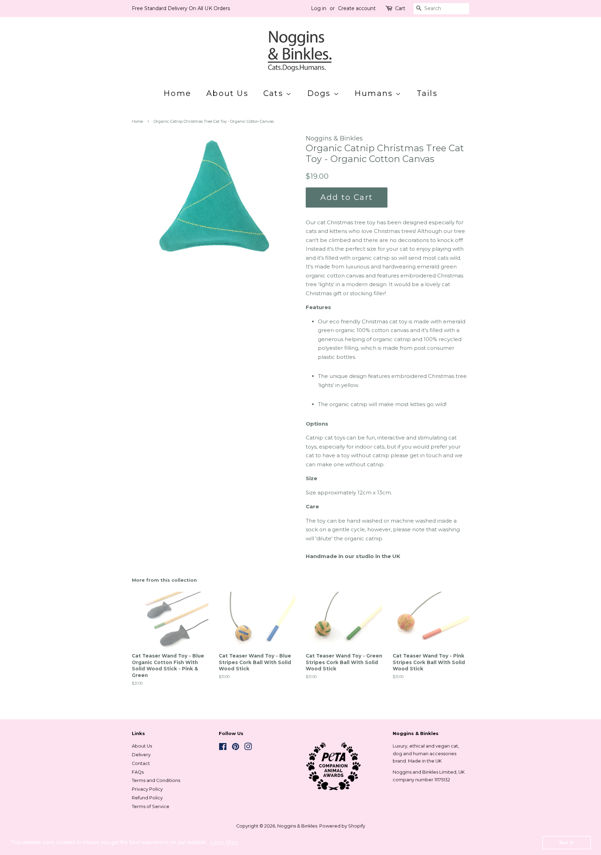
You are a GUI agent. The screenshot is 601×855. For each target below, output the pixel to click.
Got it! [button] (566, 842)
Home (177, 93)
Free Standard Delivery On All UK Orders (181, 8)
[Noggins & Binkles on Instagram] (248, 748)
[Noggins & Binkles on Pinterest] (235, 748)
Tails (427, 93)
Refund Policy (147, 797)
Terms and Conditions (156, 780)
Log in (318, 8)
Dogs (320, 93)
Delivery (141, 754)
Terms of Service (150, 806)
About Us (227, 93)
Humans (374, 93)
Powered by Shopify (342, 826)
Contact (141, 763)
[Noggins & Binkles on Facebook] (223, 748)
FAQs (138, 772)
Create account (357, 8)
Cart (400, 8)
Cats (274, 93)
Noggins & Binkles (297, 826)
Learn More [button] (224, 842)
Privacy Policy (147, 789)
